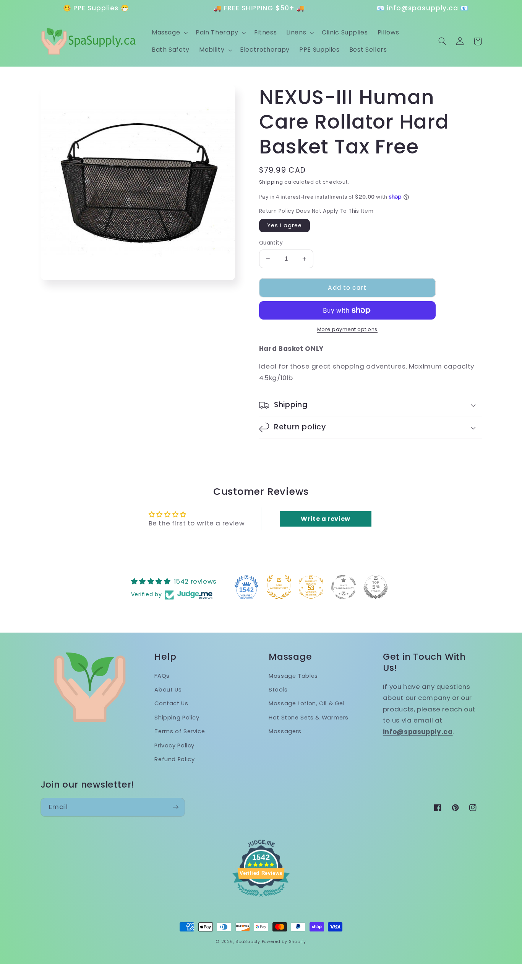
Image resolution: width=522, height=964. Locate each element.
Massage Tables (293, 676)
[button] (169, 32)
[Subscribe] (175, 807)
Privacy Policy (174, 745)
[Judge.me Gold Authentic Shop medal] (279, 587)
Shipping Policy (176, 717)
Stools (278, 689)
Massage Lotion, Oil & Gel (307, 703)
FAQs (162, 676)
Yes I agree (284, 225)
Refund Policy (174, 759)
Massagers (285, 731)
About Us (168, 689)
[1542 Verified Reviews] (261, 897)
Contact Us (171, 703)
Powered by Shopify (284, 941)
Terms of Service (179, 731)
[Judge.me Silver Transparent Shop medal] (343, 587)
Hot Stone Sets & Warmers (309, 717)
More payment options (347, 329)
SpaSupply (247, 941)
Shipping (271, 182)
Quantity (271, 242)
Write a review (325, 518)
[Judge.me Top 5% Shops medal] (375, 587)
